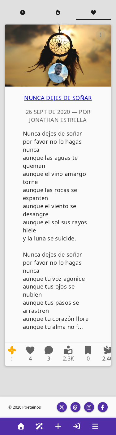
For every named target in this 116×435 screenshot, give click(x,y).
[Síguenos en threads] (75, 407)
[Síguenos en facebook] (103, 407)
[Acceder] (76, 426)
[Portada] (21, 426)
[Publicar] (58, 426)
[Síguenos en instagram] (89, 407)
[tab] (22, 12)
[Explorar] (39, 426)
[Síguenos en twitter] (62, 407)
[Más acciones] (100, 35)
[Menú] (95, 426)
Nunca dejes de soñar (58, 97)
